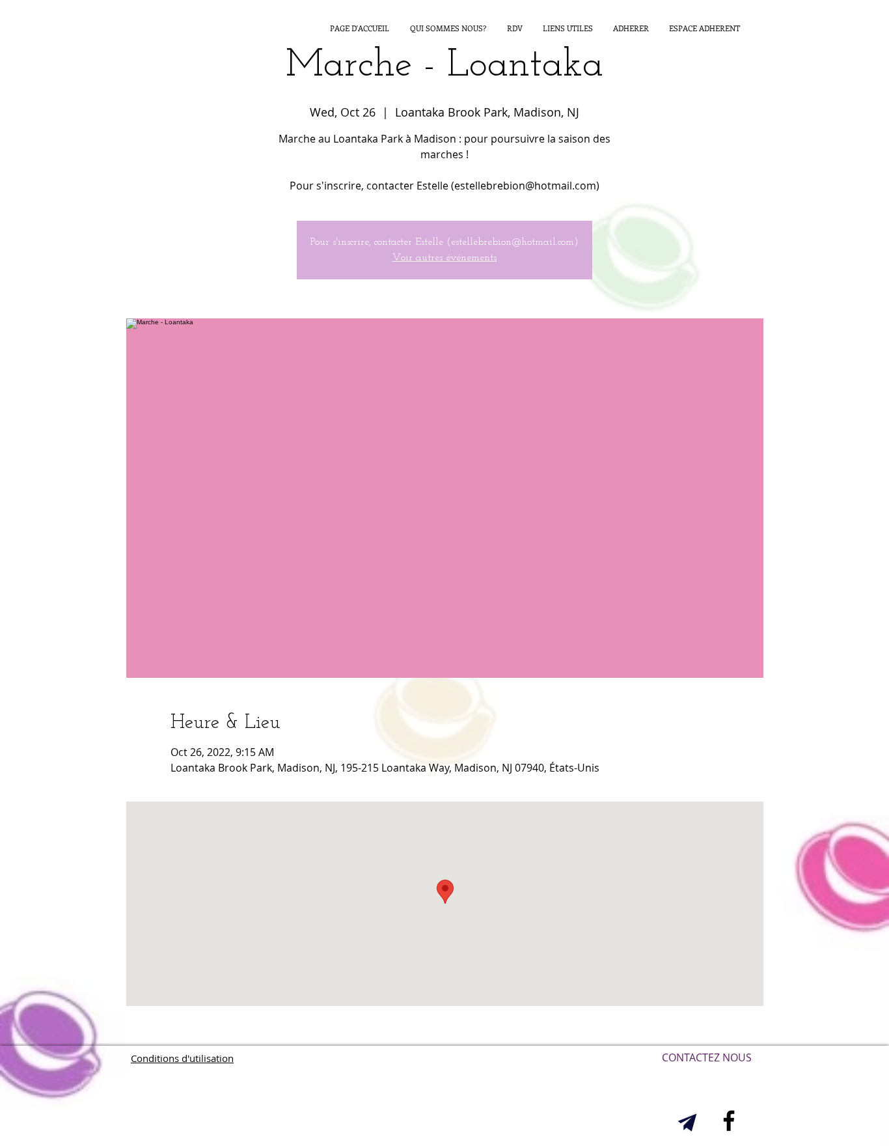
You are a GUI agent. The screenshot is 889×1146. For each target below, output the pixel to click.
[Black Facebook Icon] (729, 1120)
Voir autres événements (444, 258)
